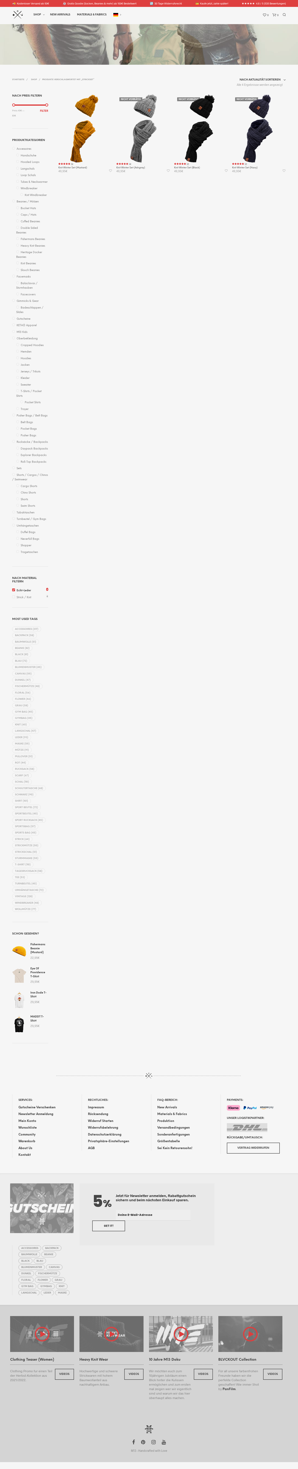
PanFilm (229, 1389)
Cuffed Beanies (30, 221)
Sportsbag (25, 826)
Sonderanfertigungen (173, 1134)
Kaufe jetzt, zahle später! (211, 3)
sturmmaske (26, 858)
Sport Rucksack (29, 820)
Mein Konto (27, 1121)
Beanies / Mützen (28, 201)
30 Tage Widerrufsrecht (166, 3)
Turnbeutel (26, 883)
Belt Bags (27, 422)
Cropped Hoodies (32, 345)
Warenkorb (26, 1141)
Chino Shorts (28, 492)
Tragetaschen (29, 552)
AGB (91, 1148)
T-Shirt (23, 864)
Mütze (22, 750)
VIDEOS (64, 1374)
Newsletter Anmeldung (35, 1114)
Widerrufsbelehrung (103, 1127)
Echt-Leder (24, 590)
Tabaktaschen (25, 512)
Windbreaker (29, 188)
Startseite (18, 80)
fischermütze (27, 686)
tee (20, 877)
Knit (21, 724)
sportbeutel (26, 813)
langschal (25, 731)
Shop (37, 14)
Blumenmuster (28, 667)
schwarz (24, 794)
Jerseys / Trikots (30, 371)
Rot (20, 762)
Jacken (25, 365)
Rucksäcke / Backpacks (32, 442)
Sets (19, 468)
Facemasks (24, 276)
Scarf (22, 775)
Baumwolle (25, 642)
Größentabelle (168, 1141)
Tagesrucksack (28, 871)
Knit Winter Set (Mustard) (72, 167)
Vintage (24, 896)
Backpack (24, 635)
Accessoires (24, 149)
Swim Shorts (28, 506)
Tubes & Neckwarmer (34, 182)
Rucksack (24, 769)
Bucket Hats (28, 208)
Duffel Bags (28, 532)
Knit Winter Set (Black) (187, 167)
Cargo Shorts (29, 486)
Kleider (25, 378)
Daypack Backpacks (34, 448)
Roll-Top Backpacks (33, 462)
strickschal (26, 852)
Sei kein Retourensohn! (174, 1148)
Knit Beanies (28, 263)
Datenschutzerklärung (104, 1134)
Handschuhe (28, 155)
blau (21, 661)
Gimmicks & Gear (28, 301)
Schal (22, 782)
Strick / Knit (24, 597)
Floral (22, 692)
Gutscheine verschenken (37, 1107)
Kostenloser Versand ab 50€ (30, 3)
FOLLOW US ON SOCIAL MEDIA (142, 43)
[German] (115, 15)
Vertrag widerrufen (253, 1148)
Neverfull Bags (30, 539)
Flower (23, 699)
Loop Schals (28, 175)
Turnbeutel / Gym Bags (31, 519)
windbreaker (27, 903)
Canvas (23, 673)
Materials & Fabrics (172, 1114)
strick (22, 839)
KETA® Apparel (27, 325)
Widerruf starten (100, 1121)
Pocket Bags (29, 429)
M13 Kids (22, 332)
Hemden (26, 352)
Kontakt (24, 1155)
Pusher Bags (28, 435)
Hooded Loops (30, 162)
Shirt (21, 801)
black (21, 654)
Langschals (27, 169)
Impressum (96, 1107)
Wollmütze (25, 909)
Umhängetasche (29, 890)
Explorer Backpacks (33, 455)
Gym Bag (24, 712)
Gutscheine (23, 319)
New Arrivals (60, 14)
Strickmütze (26, 845)
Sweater (26, 385)
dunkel (23, 680)
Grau (21, 705)
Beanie (22, 648)
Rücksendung (98, 1114)
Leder (21, 737)
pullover (24, 756)
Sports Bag (25, 832)
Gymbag (23, 718)
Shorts (24, 499)
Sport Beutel (26, 807)
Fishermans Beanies (33, 239)
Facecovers (28, 294)
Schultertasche (29, 788)
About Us (25, 1148)
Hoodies (26, 358)
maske (22, 743)
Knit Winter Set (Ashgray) (130, 167)
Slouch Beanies (30, 270)
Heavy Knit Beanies (33, 246)
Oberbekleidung (27, 338)
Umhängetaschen (28, 526)
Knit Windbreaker (36, 195)
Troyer (25, 409)
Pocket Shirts (33, 402)
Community (26, 1134)
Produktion (165, 1121)
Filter (44, 111)
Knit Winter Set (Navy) (244, 167)
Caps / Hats (28, 215)
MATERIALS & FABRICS (92, 14)
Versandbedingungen (173, 1127)
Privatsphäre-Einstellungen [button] (108, 1141)
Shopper (26, 545)
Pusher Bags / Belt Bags (32, 415)
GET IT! (109, 1226)
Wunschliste (27, 1127)
